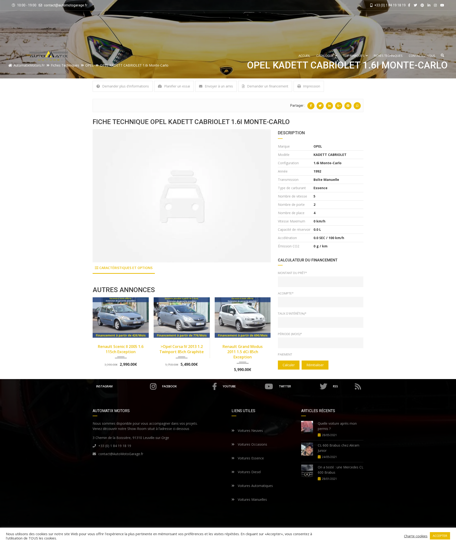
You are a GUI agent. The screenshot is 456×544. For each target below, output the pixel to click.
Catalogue (325, 55)
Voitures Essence (250, 458)
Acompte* (286, 293)
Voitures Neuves (250, 430)
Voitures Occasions (252, 444)
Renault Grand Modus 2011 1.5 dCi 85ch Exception (243, 352)
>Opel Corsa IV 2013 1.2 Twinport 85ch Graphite (181, 349)
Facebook (169, 386)
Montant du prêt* (292, 273)
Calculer (289, 365)
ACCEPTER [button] (440, 536)
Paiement (285, 354)
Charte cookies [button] (416, 536)
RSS (335, 386)
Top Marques (353, 55)
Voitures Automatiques (255, 485)
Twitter (285, 386)
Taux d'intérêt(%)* (292, 313)
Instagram (104, 386)
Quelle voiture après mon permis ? (337, 426)
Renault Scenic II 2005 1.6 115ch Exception (120, 349)
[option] (182, 195)
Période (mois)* (290, 334)
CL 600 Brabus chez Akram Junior (338, 448)
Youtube (229, 386)
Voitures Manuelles (252, 499)
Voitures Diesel (249, 472)
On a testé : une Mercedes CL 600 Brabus (340, 470)
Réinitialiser (315, 365)
